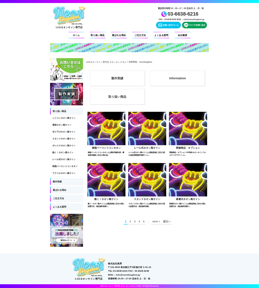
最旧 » (167, 221)
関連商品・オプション (188, 148)
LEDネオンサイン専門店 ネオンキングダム (106, 62)
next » (156, 221)
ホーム (76, 35)
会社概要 (182, 35)
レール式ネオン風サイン (147, 148)
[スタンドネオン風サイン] (147, 179)
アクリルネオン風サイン (64, 173)
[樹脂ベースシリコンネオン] (106, 128)
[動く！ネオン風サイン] (106, 179)
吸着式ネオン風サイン (188, 199)
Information (177, 78)
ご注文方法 (140, 35)
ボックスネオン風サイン (64, 145)
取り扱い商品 (98, 35)
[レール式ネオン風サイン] (147, 128)
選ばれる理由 (119, 35)
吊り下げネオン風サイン (64, 132)
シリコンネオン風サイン (64, 118)
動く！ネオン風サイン (106, 199)
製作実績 (117, 78)
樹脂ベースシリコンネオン (106, 148)
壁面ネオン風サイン (61, 125)
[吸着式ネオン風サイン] (188, 179)
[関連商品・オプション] (188, 128)
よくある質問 (161, 35)
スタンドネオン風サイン (147, 199)
